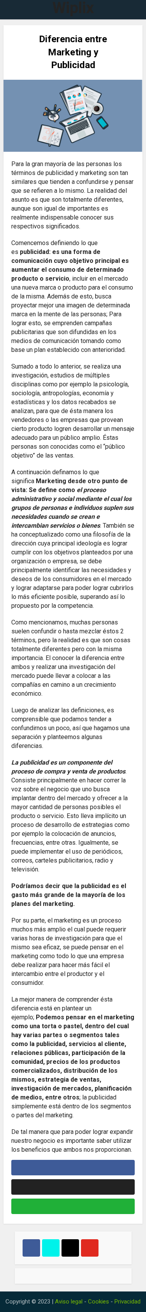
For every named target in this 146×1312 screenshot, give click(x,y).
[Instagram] (70, 1248)
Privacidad (127, 1301)
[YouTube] (90, 1248)
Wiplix (73, 8)
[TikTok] (51, 1248)
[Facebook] (31, 1248)
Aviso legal (69, 1301)
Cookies (98, 1301)
